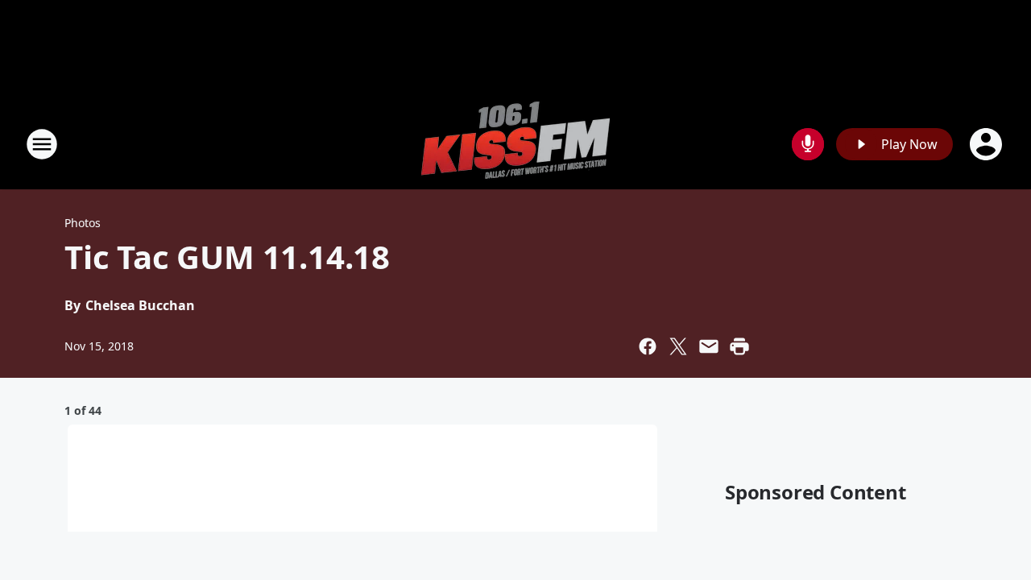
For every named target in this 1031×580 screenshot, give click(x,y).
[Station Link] (515, 144)
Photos (82, 222)
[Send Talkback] (808, 144)
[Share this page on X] (678, 346)
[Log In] (987, 144)
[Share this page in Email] (709, 346)
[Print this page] (739, 346)
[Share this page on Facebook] (647, 346)
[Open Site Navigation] (42, 144)
